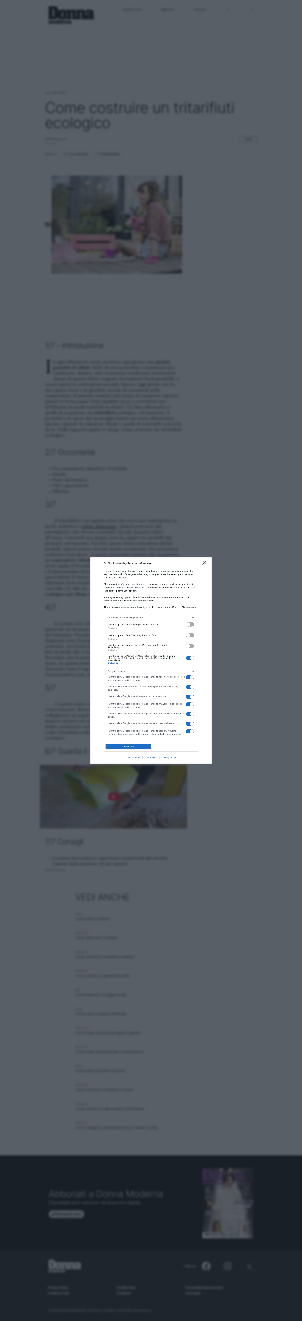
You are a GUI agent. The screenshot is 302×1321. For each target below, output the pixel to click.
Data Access (151, 757)
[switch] (190, 624)
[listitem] (151, 617)
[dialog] (151, 660)
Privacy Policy (169, 757)
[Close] (205, 564)
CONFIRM (128, 746)
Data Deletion (133, 757)
